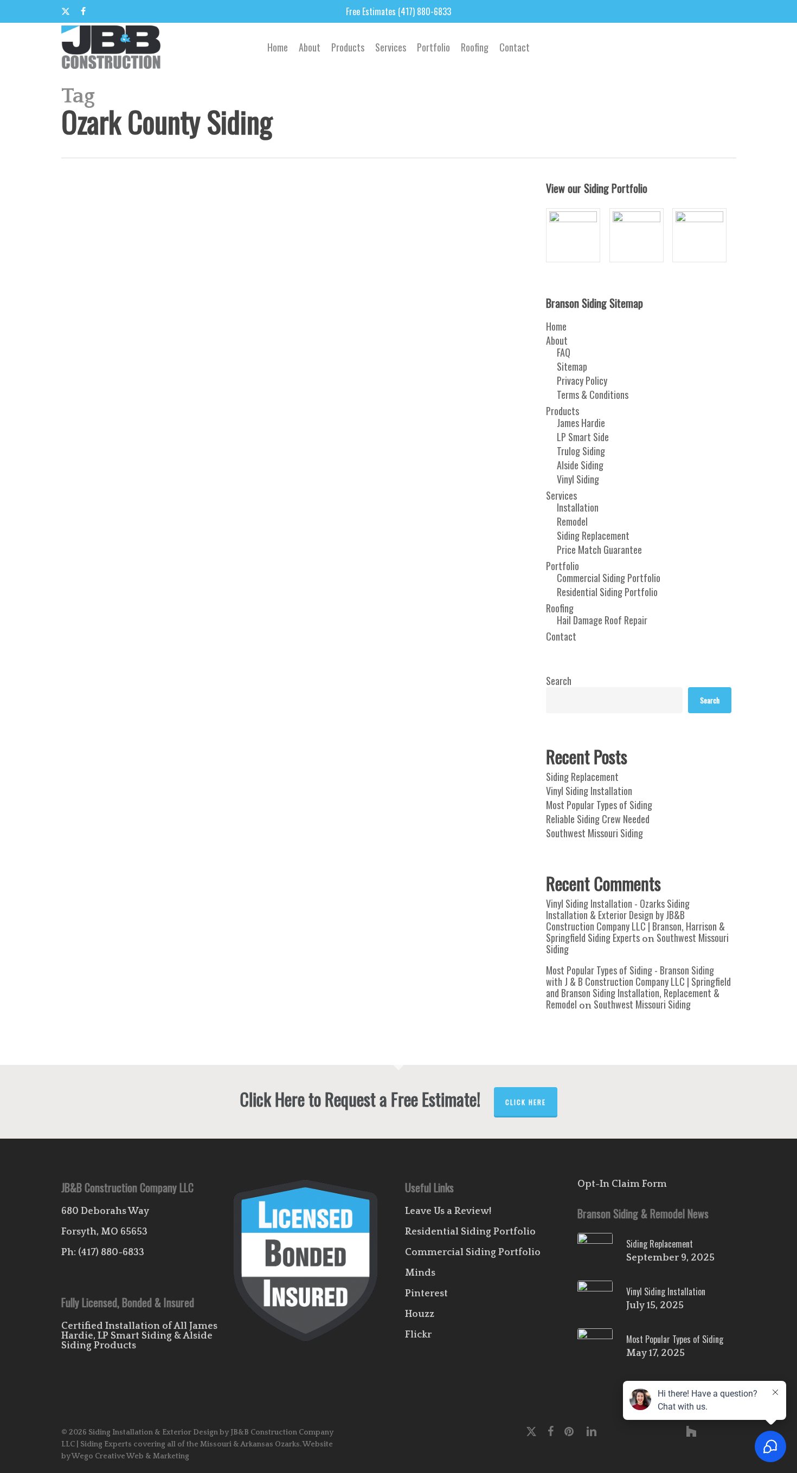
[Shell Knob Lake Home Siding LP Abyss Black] (639, 235)
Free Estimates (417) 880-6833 (398, 11)
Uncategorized (183, 918)
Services (561, 495)
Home (556, 326)
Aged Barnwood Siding (110, 870)
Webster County (270, 918)
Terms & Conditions (592, 394)
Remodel (177, 902)
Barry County (238, 870)
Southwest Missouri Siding (594, 833)
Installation (578, 507)
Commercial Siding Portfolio (608, 578)
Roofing (560, 608)
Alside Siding (580, 465)
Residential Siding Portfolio (607, 592)
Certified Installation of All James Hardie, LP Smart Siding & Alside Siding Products (139, 1336)
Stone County (96, 918)
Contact (561, 636)
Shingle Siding (339, 902)
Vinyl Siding (226, 918)
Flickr (418, 1334)
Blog (268, 870)
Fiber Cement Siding (137, 886)
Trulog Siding (581, 451)
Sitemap (572, 366)
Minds (420, 1273)
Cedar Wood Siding (307, 870)
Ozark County (403, 886)
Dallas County (459, 870)
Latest (349, 886)
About (557, 340)
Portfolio (562, 566)
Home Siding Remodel (260, 886)
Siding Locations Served (421, 902)
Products (562, 411)
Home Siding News (198, 886)
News (371, 886)
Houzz (419, 1314)
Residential (297, 902)
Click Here (525, 1102)
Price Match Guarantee (599, 549)
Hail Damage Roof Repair (602, 620)
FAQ (563, 352)
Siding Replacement (593, 535)
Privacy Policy (582, 380)
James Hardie (316, 886)
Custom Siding (413, 870)
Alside (155, 870)
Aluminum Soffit (192, 870)
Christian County (363, 870)
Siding (373, 902)
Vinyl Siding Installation (589, 791)
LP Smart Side (583, 437)
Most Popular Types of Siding (599, 805)
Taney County (138, 918)
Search (558, 681)
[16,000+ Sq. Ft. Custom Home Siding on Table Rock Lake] (576, 235)
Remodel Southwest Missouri (236, 902)
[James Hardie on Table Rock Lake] (702, 235)
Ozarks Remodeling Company (119, 902)
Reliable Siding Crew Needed (598, 819)
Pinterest (426, 1293)
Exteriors (90, 886)
